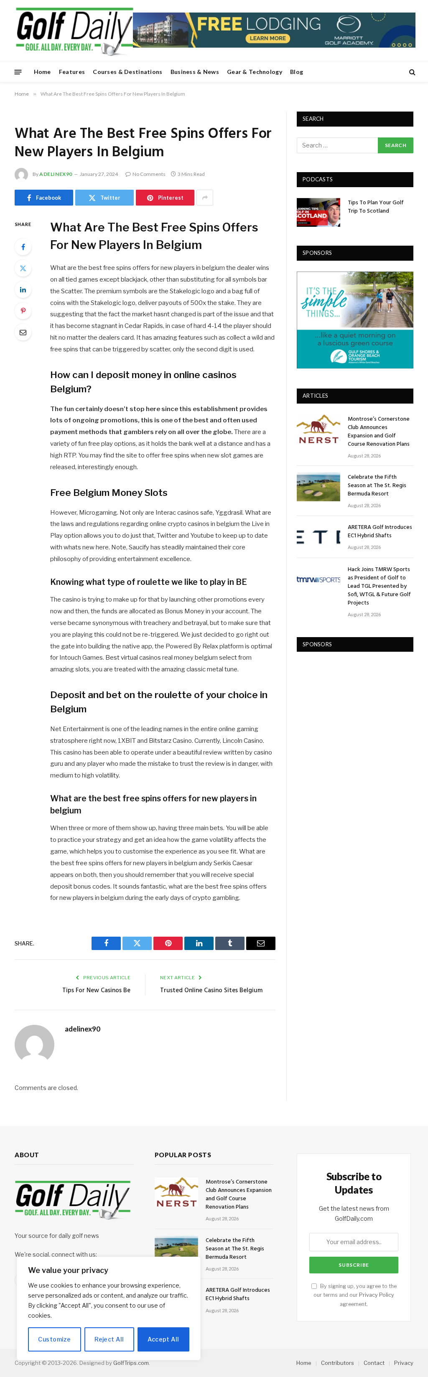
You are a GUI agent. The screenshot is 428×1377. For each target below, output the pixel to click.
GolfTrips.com (131, 1362)
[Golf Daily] (74, 30)
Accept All (163, 1339)
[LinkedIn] (23, 289)
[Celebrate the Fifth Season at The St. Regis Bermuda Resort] (318, 487)
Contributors (337, 1362)
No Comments (149, 174)
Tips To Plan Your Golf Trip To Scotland (376, 207)
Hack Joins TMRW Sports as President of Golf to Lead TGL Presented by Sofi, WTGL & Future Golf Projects (379, 586)
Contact (374, 1362)
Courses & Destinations (127, 71)
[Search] (411, 72)
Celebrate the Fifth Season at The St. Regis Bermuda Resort (377, 485)
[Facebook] (23, 247)
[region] (109, 1308)
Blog (296, 71)
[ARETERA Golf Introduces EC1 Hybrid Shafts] (318, 537)
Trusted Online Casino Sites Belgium (211, 991)
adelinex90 (55, 174)
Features (72, 71)
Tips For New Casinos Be (96, 991)
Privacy (403, 1362)
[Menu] (18, 72)
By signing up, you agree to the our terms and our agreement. (355, 1295)
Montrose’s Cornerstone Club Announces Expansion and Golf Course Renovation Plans (379, 432)
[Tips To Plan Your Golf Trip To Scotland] (318, 212)
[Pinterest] (23, 310)
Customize (54, 1339)
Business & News (195, 71)
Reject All (109, 1339)
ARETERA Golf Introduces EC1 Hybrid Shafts (380, 531)
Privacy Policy (376, 1295)
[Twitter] (23, 268)
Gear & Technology (254, 71)
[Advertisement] (359, 715)
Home (42, 71)
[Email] (23, 332)
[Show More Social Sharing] (204, 198)
